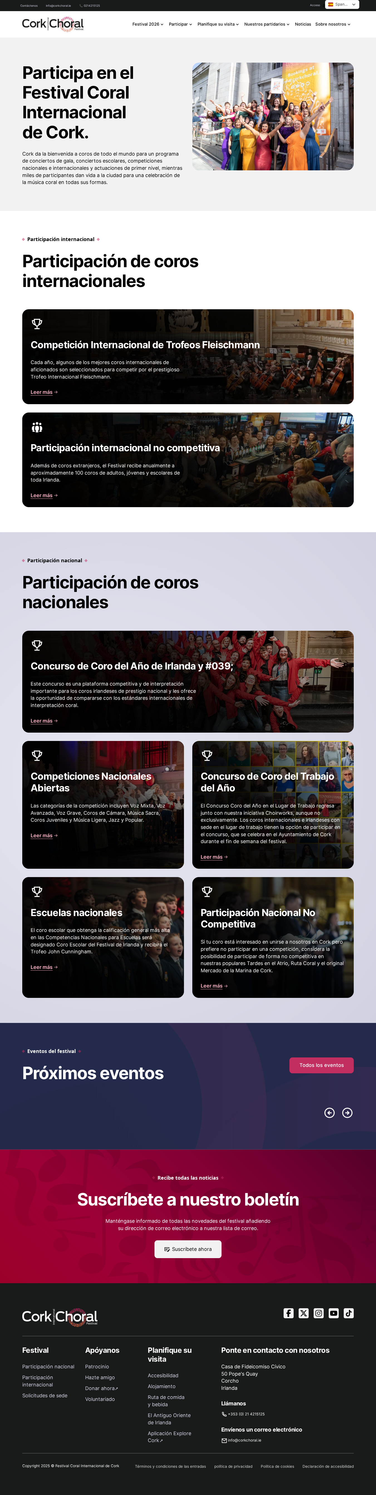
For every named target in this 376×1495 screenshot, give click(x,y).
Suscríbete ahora (192, 1249)
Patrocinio (97, 1366)
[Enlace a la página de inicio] (52, 24)
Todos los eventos (321, 1065)
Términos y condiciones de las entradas (170, 1466)
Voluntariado (100, 1399)
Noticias (303, 24)
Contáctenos (29, 5)
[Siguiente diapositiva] (347, 1112)
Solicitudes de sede (44, 1395)
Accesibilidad (163, 1375)
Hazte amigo (100, 1377)
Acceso (315, 5)
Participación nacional (48, 1366)
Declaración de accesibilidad (328, 1466)
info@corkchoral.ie (58, 5)
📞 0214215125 (89, 5)
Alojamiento (162, 1386)
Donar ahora (100, 1388)
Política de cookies (277, 1466)
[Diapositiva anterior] (329, 1112)
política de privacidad (233, 1466)
